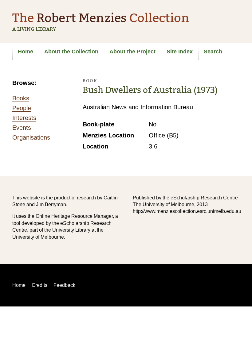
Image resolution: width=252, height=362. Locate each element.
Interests (24, 117)
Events (21, 127)
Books (20, 98)
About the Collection (71, 51)
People (21, 108)
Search (213, 51)
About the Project (132, 51)
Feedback (64, 285)
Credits (39, 285)
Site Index (180, 51)
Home (25, 51)
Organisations (31, 137)
